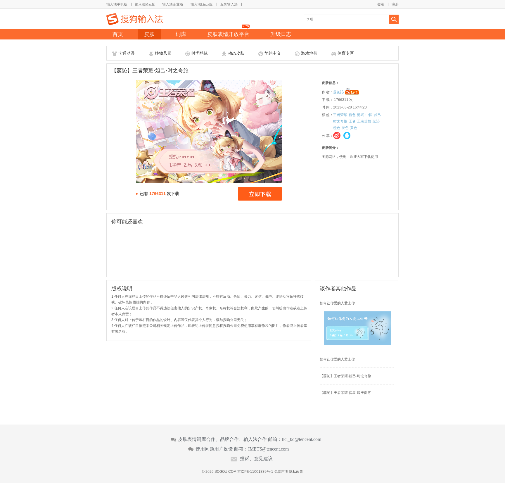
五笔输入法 (229, 4)
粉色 (352, 115)
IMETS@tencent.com (268, 449)
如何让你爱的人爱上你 (337, 303)
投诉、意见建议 (256, 458)
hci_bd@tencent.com (301, 439)
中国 (369, 115)
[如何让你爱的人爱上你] (357, 344)
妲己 (377, 115)
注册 (395, 4)
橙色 (336, 128)
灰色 (345, 128)
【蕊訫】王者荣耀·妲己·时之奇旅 (345, 376)
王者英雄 (364, 121)
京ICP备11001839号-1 (255, 472)
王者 (352, 121)
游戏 (360, 115)
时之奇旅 (340, 121)
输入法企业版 (172, 4)
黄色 (353, 128)
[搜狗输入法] (134, 19)
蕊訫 (376, 121)
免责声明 (281, 472)
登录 (380, 4)
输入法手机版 (116, 4)
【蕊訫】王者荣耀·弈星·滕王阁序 (345, 393)
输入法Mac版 (145, 4)
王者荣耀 (340, 115)
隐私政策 (296, 472)
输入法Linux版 (202, 4)
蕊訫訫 (338, 92)
